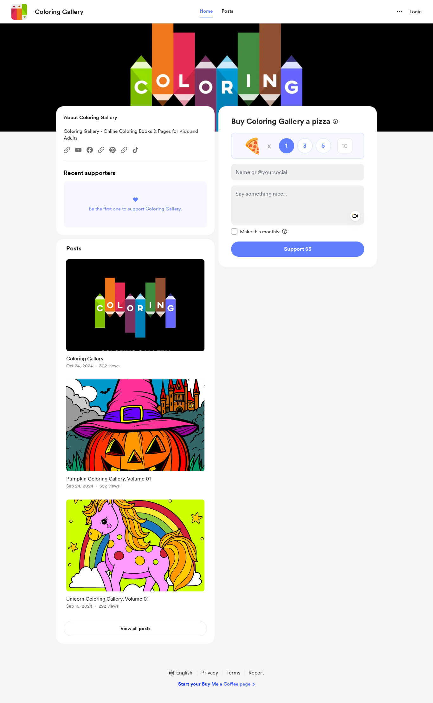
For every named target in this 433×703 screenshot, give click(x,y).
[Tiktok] (135, 150)
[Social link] (67, 150)
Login (416, 12)
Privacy (209, 673)
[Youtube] (78, 150)
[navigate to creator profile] (19, 12)
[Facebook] (90, 150)
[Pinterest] (112, 150)
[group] (135, 315)
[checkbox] (255, 231)
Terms (233, 673)
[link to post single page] (135, 315)
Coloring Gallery (59, 12)
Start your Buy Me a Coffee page (214, 684)
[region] (297, 186)
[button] (206, 11)
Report (256, 673)
